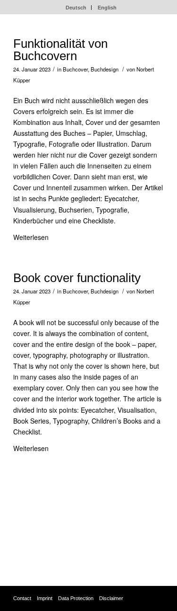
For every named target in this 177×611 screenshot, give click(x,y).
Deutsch (76, 7)
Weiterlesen (31, 237)
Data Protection (75, 598)
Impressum (30, 543)
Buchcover (75, 69)
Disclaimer (111, 598)
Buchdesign (104, 69)
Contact (22, 598)
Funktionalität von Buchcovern (60, 49)
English (107, 7)
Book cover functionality (77, 278)
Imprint (44, 598)
